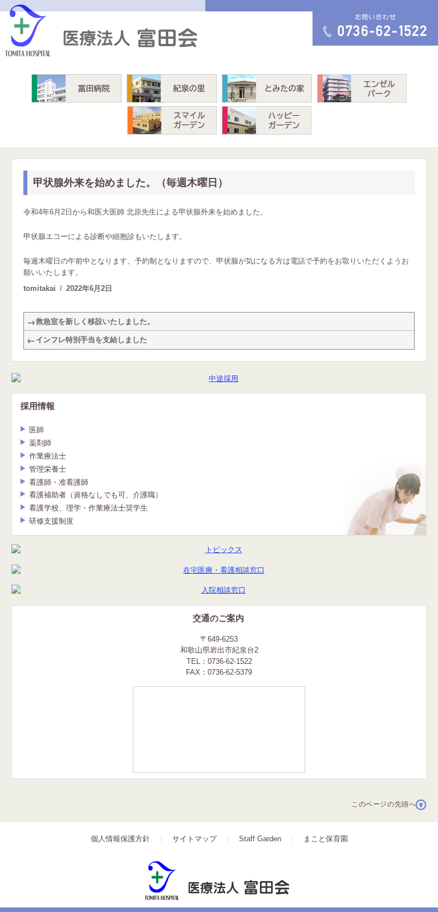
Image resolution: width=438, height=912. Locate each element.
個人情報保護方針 (120, 838)
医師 (36, 429)
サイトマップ (194, 838)
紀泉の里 (172, 88)
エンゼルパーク (362, 88)
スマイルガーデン (172, 120)
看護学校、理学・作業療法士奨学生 (88, 508)
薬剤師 (40, 443)
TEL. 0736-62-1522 (350, 23)
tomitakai (39, 288)
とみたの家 (267, 88)
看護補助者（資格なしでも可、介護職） (96, 495)
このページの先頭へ (383, 804)
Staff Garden (260, 838)
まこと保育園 (325, 838)
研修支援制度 (51, 521)
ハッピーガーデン (266, 120)
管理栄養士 (47, 469)
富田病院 (76, 88)
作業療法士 (47, 456)
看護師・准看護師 (58, 482)
